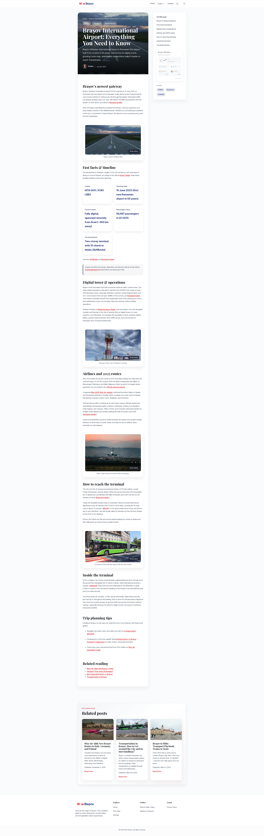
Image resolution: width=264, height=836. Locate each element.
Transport (97, 23)
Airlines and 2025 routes (166, 33)
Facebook (170, 90)
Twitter (160, 90)
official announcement (116, 387)
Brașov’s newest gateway (166, 21)
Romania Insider (115, 102)
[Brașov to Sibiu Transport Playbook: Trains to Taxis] (166, 729)
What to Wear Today (147, 807)
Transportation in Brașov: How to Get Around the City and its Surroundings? (131, 747)
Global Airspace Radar (107, 309)
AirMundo (94, 259)
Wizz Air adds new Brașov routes (100, 669)
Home (152, 4)
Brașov (86, 23)
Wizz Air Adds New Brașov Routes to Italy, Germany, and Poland (97, 746)
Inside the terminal (163, 41)
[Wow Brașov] (86, 3)
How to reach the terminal (166, 37)
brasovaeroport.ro (92, 270)
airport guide (125, 175)
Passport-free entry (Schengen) (100, 671)
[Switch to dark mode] (177, 4)
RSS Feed (116, 811)
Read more (88, 771)
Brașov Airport (110, 23)
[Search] (184, 3)
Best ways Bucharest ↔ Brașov (100, 674)
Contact (170, 4)
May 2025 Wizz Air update (101, 392)
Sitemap (116, 815)
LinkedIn (161, 94)
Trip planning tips (163, 45)
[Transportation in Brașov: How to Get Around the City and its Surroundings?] (132, 729)
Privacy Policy (172, 807)
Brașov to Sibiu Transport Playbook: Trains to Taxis (164, 746)
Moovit (105, 508)
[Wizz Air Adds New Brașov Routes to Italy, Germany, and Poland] (98, 729)
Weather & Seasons (147, 811)
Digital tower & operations (166, 29)
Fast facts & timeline (164, 25)
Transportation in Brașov (97, 677)
